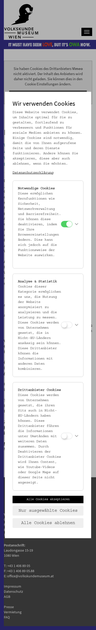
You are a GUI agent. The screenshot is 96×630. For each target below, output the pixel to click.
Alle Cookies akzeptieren (48, 499)
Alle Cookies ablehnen (48, 523)
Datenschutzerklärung (33, 172)
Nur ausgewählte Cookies (48, 510)
